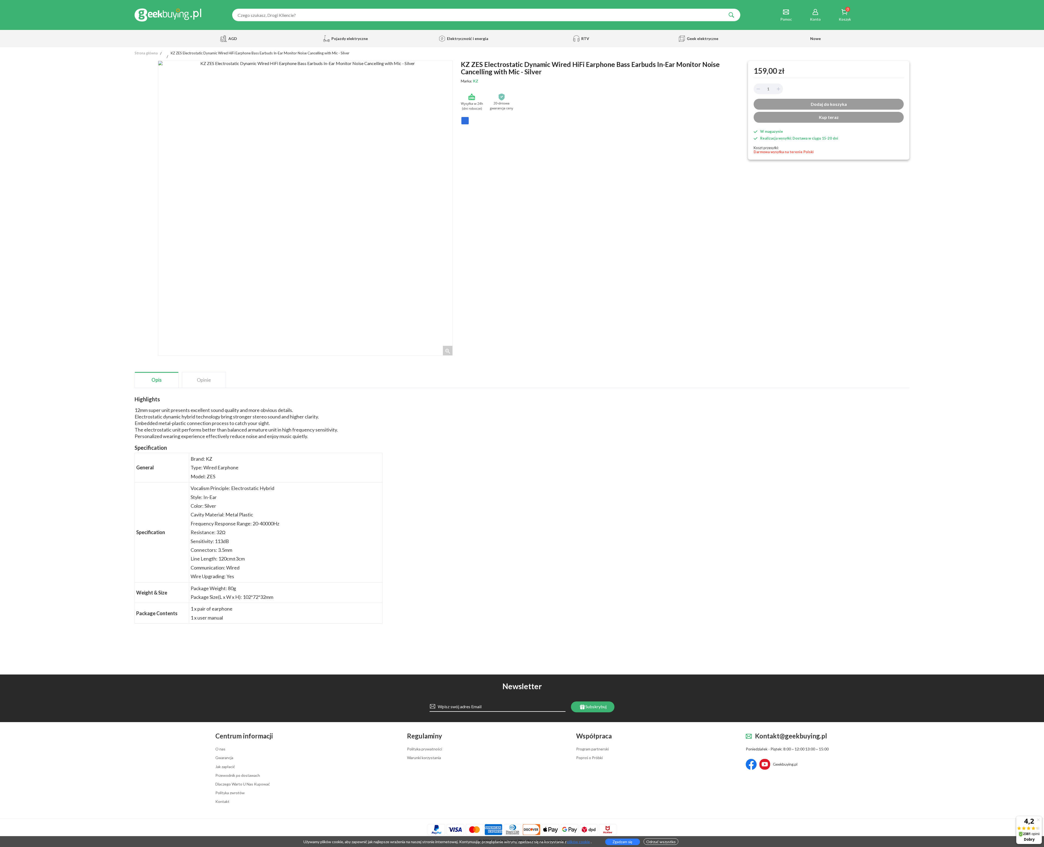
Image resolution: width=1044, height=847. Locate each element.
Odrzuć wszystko (661, 841)
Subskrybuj (596, 706)
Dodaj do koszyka (829, 104)
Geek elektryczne (702, 38)
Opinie (204, 380)
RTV (585, 38)
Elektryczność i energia (466, 38)
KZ (475, 81)
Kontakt (222, 801)
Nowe (815, 38)
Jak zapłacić (225, 767)
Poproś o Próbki (589, 758)
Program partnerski (592, 749)
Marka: (469, 81)
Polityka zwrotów (230, 793)
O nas (220, 749)
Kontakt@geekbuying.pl (791, 736)
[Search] (731, 15)
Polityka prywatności (424, 749)
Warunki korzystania (424, 758)
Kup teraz (829, 117)
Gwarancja (224, 758)
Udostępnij (465, 123)
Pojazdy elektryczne (348, 38)
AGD (232, 38)
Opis (156, 380)
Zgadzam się (622, 842)
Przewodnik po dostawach (237, 775)
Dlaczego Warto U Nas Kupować (242, 784)
